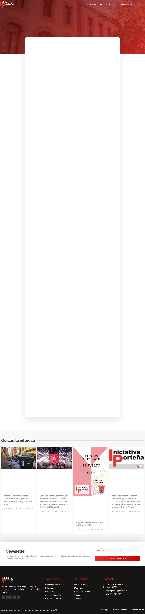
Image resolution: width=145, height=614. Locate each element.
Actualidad (111, 4)
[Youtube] (14, 597)
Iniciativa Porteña (93, 4)
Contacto (140, 4)
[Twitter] (10, 597)
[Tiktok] (18, 597)
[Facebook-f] (3, 597)
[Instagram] (7, 597)
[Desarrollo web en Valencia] (54, 609)
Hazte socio (126, 4)
